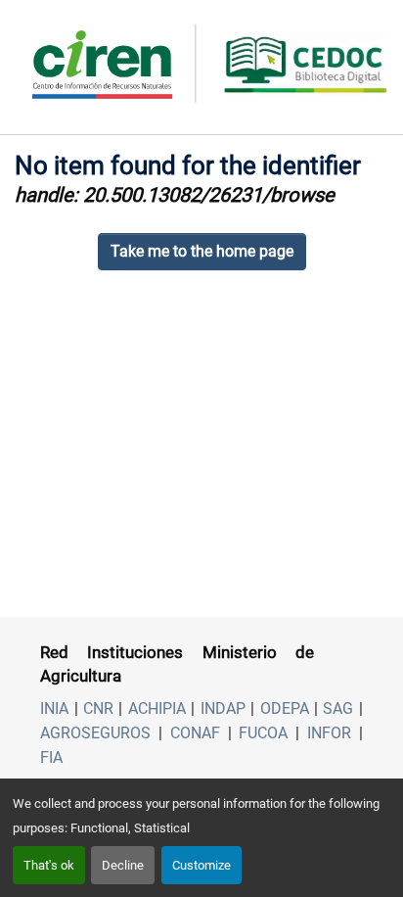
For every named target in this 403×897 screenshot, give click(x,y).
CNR (98, 708)
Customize (201, 865)
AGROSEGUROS (95, 733)
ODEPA (284, 708)
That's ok (48, 865)
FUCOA (263, 733)
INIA (54, 708)
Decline (123, 865)
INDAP (223, 708)
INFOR (329, 733)
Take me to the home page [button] (202, 251)
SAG (338, 708)
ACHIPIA (157, 708)
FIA (51, 757)
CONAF (195, 733)
